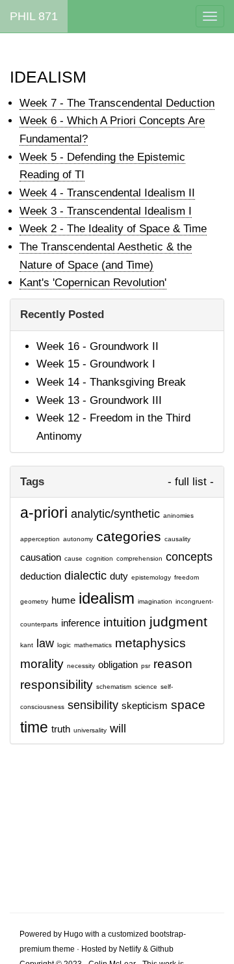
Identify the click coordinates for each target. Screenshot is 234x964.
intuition (124, 622)
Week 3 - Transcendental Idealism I (106, 211)
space (188, 704)
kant (26, 645)
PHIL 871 (34, 16)
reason (172, 663)
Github (162, 949)
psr (145, 665)
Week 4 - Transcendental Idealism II (107, 193)
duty (119, 576)
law (45, 643)
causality (177, 538)
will (118, 728)
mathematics (93, 645)
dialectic (85, 575)
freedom (186, 577)
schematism (113, 686)
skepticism (145, 706)
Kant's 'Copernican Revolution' (93, 282)
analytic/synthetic (115, 513)
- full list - (191, 481)
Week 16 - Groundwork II (97, 346)
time (34, 727)
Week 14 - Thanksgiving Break (111, 382)
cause (73, 558)
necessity (81, 665)
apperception (40, 538)
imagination (155, 601)
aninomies (178, 515)
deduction (40, 576)
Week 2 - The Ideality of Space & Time (113, 228)
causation (40, 557)
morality (42, 663)
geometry (34, 601)
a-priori (44, 512)
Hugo (73, 934)
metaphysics (150, 643)
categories (128, 536)
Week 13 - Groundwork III (99, 400)
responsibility (56, 684)
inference (80, 623)
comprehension (139, 558)
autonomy (78, 538)
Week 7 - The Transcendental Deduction (117, 103)
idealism (107, 598)
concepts (189, 556)
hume (63, 600)
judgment (178, 621)
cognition (99, 558)
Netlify (130, 949)
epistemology (151, 577)
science (146, 686)
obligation (118, 665)
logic (64, 645)
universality (90, 730)
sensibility (93, 705)
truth (60, 729)
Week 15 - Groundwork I (95, 364)
